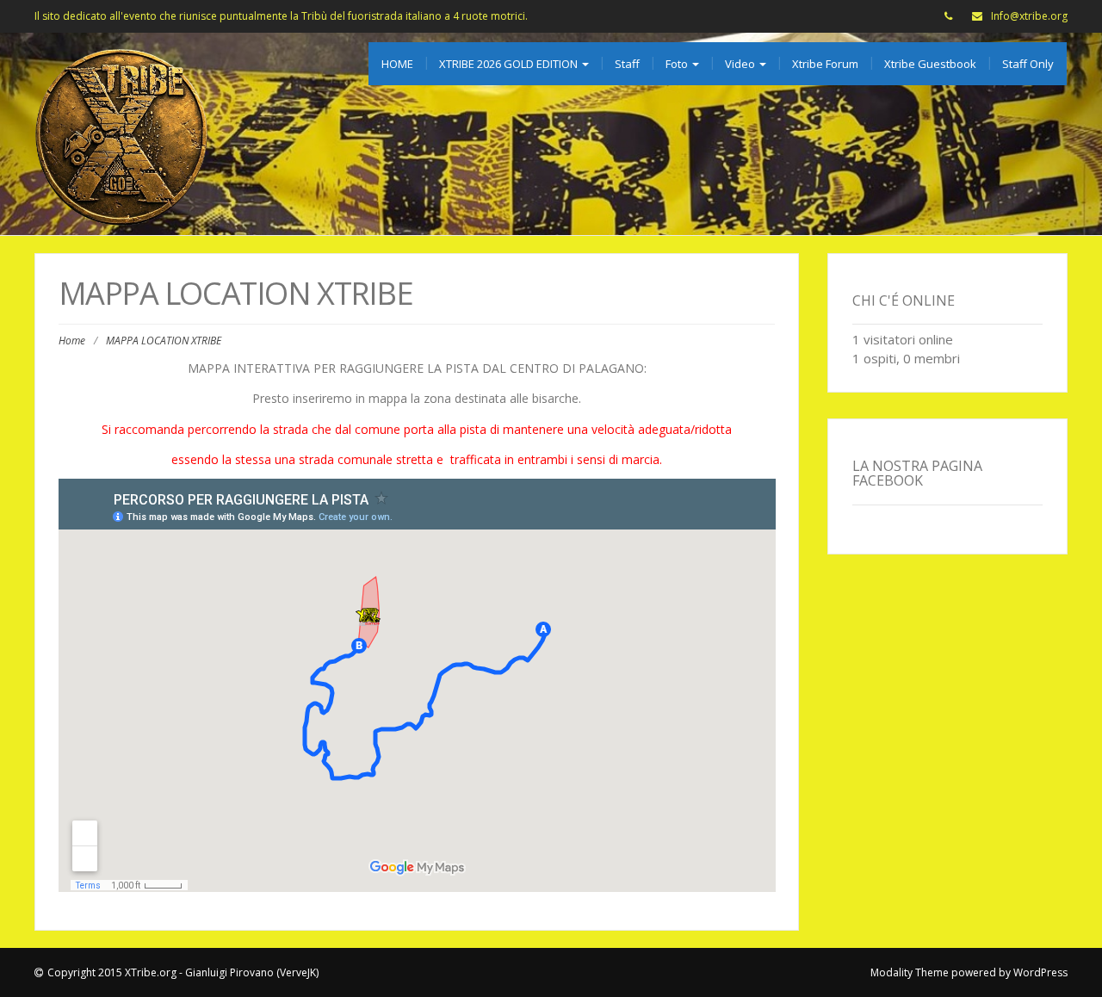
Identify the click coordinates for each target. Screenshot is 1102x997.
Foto (678, 63)
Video (741, 63)
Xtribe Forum (825, 63)
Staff (627, 63)
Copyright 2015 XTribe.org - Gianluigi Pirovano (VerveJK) (183, 972)
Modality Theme (909, 972)
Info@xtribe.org (1029, 16)
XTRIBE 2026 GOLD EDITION (509, 63)
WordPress (1040, 972)
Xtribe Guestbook (930, 63)
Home (72, 340)
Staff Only (1028, 63)
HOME (397, 63)
